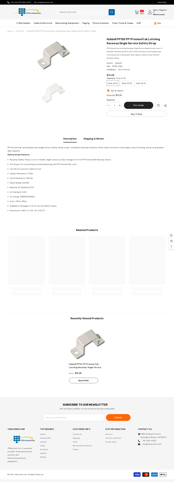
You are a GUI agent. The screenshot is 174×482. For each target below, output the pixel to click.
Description (70, 138)
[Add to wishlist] (158, 105)
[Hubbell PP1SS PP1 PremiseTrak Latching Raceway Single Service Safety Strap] (87, 343)
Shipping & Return (93, 138)
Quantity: (111, 100)
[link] (157, 23)
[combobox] (83, 12)
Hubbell (118, 63)
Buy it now (136, 114)
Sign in (155, 11)
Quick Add (83, 380)
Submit (118, 417)
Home (10, 31)
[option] (53, 54)
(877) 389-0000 (24, 2)
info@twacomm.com (45, 2)
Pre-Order (138, 105)
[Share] (164, 105)
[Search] (86, 12)
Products (20, 31)
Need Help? (162, 2)
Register (163, 10)
